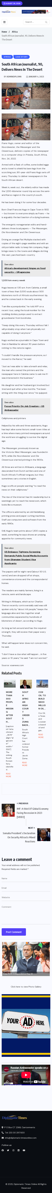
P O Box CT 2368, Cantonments (19, 1127)
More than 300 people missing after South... (9, 707)
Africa (15, 31)
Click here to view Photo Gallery (26, 986)
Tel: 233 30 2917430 (14, 1132)
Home (4, 31)
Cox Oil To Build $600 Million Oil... (42, 700)
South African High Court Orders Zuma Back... (26, 709)
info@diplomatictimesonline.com (20, 1138)
